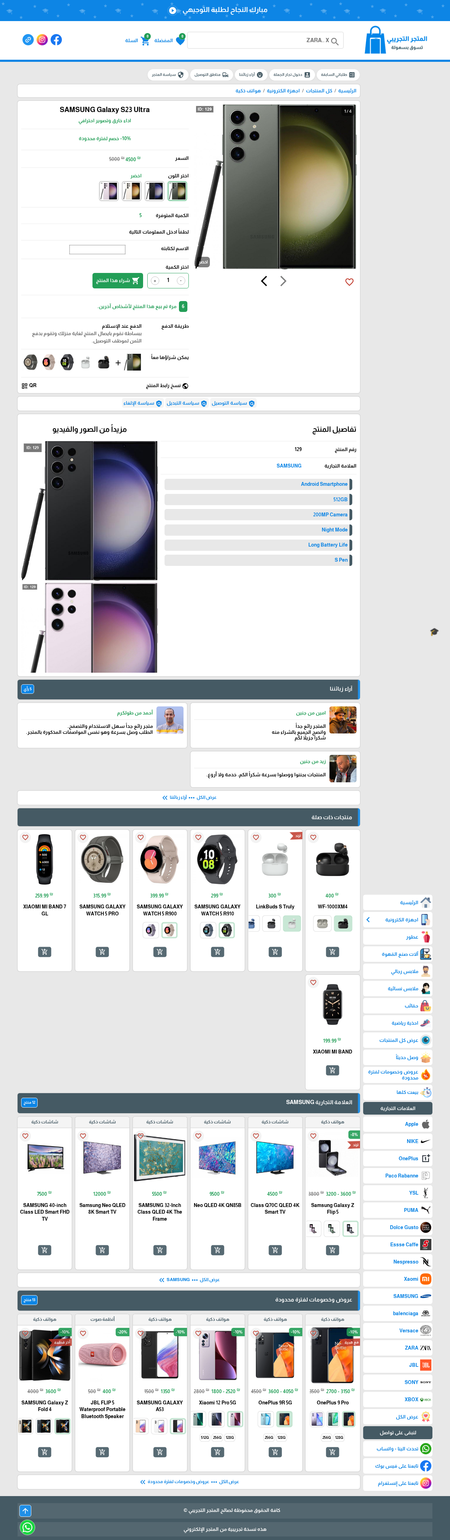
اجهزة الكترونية (283, 90)
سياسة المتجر (168, 74)
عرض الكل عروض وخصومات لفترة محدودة (189, 1482)
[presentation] (283, 282)
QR (29, 386)
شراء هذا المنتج (118, 280)
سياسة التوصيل (233, 403)
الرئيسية (347, 90)
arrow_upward (25, 1511)
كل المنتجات (319, 90)
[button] (169, 40)
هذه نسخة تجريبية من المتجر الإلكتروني (225, 1529)
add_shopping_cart (332, 951)
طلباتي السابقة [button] (338, 74)
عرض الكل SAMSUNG (189, 1280)
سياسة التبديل (187, 403)
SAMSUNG (289, 466)
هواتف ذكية (248, 90)
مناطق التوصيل (211, 74)
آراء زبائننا (251, 74)
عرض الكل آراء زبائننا (189, 798)
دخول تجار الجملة (292, 74)
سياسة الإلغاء (142, 403)
